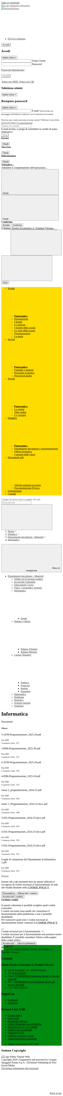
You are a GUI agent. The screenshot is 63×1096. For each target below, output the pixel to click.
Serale (24, 618)
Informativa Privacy (18, 1021)
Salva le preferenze (26, 943)
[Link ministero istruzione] (15, 5)
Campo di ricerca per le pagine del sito (20, 499)
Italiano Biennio (29, 652)
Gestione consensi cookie (21, 1035)
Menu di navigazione (43, 569)
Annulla (6, 225)
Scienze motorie (22, 703)
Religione (19, 697)
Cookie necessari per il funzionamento (21, 931)
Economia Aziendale (24, 582)
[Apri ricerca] (36, 242)
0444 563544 (19, 973)
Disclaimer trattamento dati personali (19, 1068)
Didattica (12, 534)
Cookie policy (15, 1015)
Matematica (20, 694)
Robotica (18, 700)
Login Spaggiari (26, 123)
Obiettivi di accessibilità (20, 1030)
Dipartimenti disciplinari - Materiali (25, 537)
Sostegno (19, 705)
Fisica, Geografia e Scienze (28, 587)
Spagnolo (25, 691)
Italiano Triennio (29, 649)
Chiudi (5, 144)
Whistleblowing (16, 1032)
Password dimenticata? (13, 70)
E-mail (35, 110)
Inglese (24, 688)
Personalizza (9, 893)
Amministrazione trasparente (22, 1038)
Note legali (13, 1018)
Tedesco (25, 682)
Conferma (17, 225)
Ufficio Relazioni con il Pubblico (24, 1024)
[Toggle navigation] (26, 268)
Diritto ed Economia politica (28, 579)
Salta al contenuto (10, 2)
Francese (25, 685)
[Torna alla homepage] (31, 228)
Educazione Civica (23, 584)
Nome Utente (39, 60)
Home (11, 531)
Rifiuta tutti (27, 893)
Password (37, 64)
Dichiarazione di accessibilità (22, 1027)
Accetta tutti (13, 896)
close (5, 283)
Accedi (6, 44)
